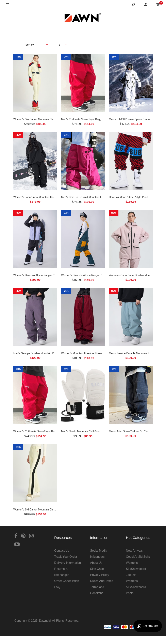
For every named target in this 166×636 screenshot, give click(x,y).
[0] (158, 5)
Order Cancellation (66, 581)
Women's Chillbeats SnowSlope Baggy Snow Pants (43, 431)
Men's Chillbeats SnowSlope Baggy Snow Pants (89, 119)
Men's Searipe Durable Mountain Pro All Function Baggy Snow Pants (53, 353)
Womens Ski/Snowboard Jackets (136, 568)
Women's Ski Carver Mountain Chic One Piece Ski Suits (46, 119)
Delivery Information (67, 562)
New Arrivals (134, 550)
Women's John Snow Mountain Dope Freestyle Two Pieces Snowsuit (53, 197)
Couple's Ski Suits (138, 556)
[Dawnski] (83, 18)
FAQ (57, 587)
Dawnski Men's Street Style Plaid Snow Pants (136, 197)
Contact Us (61, 550)
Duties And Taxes (101, 581)
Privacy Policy (99, 574)
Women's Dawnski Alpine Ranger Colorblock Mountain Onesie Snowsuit (55, 275)
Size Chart (97, 568)
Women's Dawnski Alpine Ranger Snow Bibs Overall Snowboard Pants (102, 275)
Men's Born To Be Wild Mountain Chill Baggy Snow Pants (95, 197)
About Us (96, 562)
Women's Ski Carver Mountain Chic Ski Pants (40, 509)
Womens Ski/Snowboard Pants (136, 587)
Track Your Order (65, 556)
